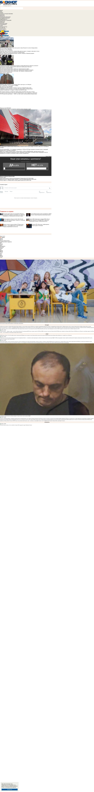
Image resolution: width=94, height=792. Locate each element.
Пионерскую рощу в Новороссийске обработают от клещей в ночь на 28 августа (59, 335)
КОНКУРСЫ (2, 15)
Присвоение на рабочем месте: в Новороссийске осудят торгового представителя (63, 341)
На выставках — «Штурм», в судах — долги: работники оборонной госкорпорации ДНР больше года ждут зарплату (20, 331)
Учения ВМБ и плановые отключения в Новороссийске (47, 331)
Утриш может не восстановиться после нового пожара (29, 327)
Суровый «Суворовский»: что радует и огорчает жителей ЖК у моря (13, 89)
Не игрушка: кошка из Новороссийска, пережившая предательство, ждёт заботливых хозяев (48, 419)
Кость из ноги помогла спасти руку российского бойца (48, 327)
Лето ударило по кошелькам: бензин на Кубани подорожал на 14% (69, 328)
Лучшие (6, 191)
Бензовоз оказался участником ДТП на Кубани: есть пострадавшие (16, 342)
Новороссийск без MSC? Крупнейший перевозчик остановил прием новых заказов (41, 342)
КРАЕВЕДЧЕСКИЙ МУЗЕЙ (5, 17)
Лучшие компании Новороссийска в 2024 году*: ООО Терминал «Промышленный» (16, 71)
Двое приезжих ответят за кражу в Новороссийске (71, 326)
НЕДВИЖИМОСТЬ (3, 19)
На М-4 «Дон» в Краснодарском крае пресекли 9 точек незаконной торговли (25, 328)
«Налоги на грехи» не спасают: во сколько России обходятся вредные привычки (52, 418)
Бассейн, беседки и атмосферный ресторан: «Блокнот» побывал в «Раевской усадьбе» (17, 53)
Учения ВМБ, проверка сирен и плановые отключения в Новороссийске (76, 419)
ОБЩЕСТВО (2, 21)
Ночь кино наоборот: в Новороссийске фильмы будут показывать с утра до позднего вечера (16, 326)
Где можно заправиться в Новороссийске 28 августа (66, 331)
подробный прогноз (3, 241)
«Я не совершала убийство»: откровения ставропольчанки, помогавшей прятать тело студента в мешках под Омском (20, 418)
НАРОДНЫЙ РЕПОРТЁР (5, 18)
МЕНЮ (1, 10)
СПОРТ (1, 25)
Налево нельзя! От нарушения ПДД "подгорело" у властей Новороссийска (14, 179)
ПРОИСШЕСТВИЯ (3, 23)
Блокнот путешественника (5, 36)
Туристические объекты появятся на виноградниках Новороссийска (13, 178)
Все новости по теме (4, 50)
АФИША (1, 12)
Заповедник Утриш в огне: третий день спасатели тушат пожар (23, 419)
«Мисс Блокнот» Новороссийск (6, 72)
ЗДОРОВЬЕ (2, 14)
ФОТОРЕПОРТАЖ (3, 26)
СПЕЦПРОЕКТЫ (3, 24)
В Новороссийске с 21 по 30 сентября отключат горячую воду (11, 335)
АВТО (1, 11)
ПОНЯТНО (9, 789)
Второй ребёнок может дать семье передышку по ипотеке (48, 328)
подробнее (10, 241)
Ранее (11, 191)
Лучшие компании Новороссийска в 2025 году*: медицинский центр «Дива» (14, 68)
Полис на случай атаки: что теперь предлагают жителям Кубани (77, 418)
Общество (2, 108)
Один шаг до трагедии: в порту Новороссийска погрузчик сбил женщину (34, 335)
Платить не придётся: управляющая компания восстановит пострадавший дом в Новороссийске (47, 326)
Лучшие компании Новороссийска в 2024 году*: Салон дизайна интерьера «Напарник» (16, 70)
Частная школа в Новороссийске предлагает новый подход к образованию (11, 323)
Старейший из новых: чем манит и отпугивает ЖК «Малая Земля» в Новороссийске (16, 88)
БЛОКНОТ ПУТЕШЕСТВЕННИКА (6, 13)
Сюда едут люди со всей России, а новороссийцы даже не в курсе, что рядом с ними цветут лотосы (19, 51)
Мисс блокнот (6, 35)
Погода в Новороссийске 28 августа (16, 332)
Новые (1, 191)
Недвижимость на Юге (4, 73)
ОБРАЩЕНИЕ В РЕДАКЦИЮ (5, 20)
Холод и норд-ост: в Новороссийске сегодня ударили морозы (12, 180)
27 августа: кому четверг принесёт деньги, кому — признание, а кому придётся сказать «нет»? (29, 420)
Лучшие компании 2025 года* (5, 54)
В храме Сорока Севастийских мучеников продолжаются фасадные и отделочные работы (72, 327)
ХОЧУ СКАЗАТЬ (3, 29)
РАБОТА (7, 31)
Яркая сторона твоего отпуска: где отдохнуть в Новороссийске (12, 52)
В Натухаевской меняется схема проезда (62, 342)
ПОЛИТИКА (2, 22)
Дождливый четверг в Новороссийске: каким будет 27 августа (55, 420)
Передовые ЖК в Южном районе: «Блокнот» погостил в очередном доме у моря (15, 87)
